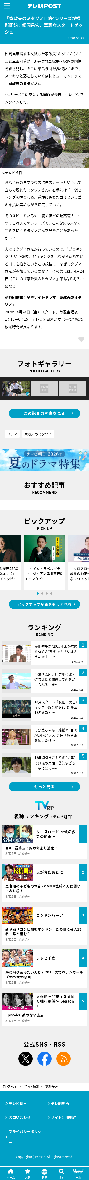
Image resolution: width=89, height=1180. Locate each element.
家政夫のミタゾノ (38, 433)
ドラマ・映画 (30, 1086)
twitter (25, 1059)
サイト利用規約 (63, 1117)
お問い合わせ (20, 1117)
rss (63, 1059)
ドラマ (12, 433)
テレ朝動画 (60, 1103)
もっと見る (44, 786)
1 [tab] (38, 593)
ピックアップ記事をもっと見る (44, 604)
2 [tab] (42, 593)
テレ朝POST (44, 6)
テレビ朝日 (18, 1103)
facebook (44, 1059)
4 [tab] (51, 593)
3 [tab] (47, 593)
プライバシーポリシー (25, 1137)
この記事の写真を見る (44, 413)
